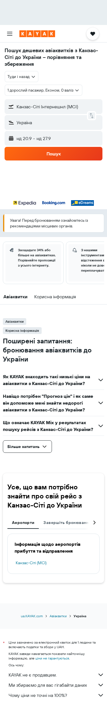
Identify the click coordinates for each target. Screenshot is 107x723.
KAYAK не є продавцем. (32, 675)
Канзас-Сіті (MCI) (31, 562)
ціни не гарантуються (52, 658)
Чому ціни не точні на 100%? (38, 695)
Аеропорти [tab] (23, 522)
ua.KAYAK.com (32, 616)
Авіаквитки (58, 616)
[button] (9, 34)
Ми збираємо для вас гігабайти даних (48, 685)
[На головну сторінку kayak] (37, 33)
